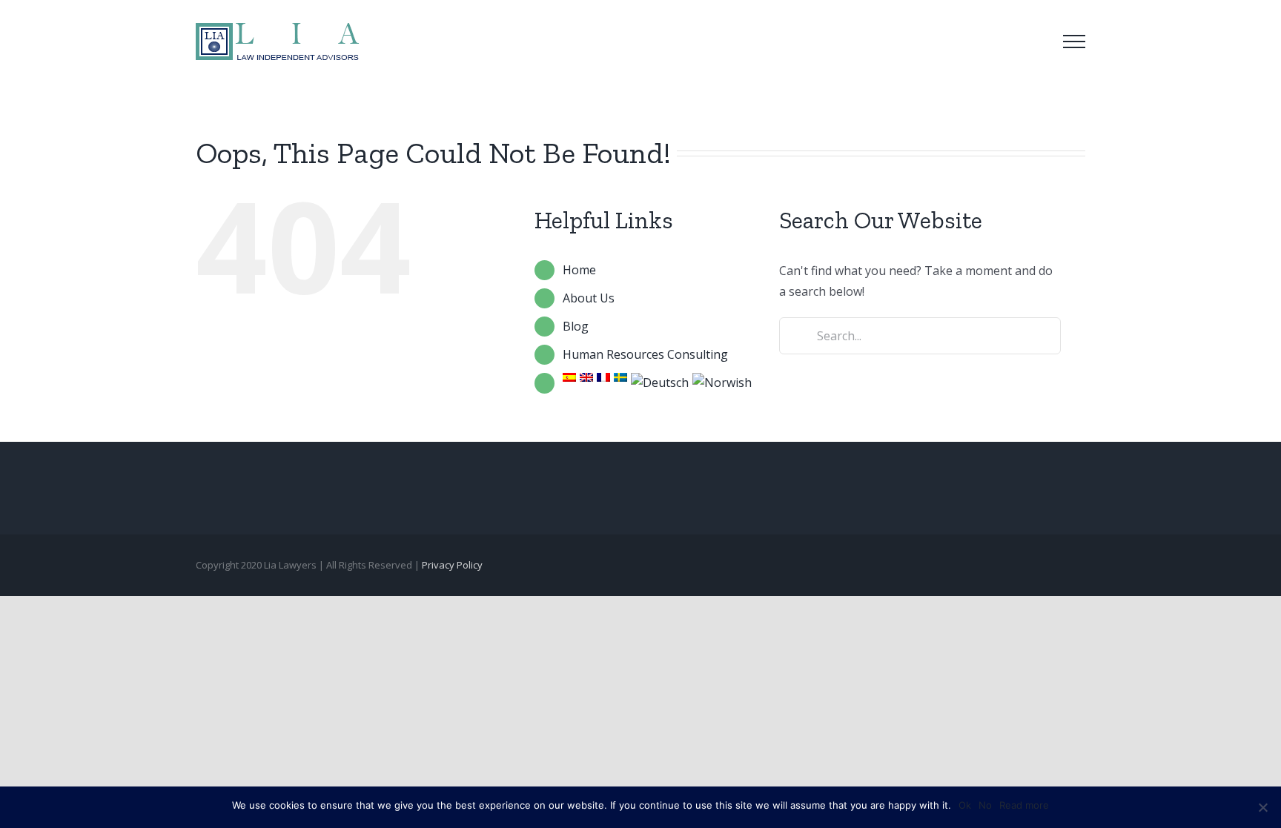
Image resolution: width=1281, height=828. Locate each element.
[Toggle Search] (1033, 40)
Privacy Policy (452, 565)
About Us (589, 298)
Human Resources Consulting (645, 354)
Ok (965, 805)
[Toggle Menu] (1074, 41)
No (985, 805)
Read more (1024, 805)
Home (579, 270)
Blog (576, 326)
